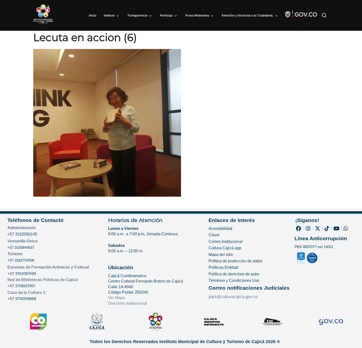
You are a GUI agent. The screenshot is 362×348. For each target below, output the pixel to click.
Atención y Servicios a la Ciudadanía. (248, 15)
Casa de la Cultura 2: (27, 292)
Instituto (109, 15)
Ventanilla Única (22, 241)
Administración (21, 228)
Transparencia (137, 15)
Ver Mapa (116, 298)
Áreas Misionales (197, 15)
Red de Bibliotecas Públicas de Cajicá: (43, 279)
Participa (166, 15)
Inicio (92, 15)
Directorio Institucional (128, 303)
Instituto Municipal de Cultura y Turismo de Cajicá (211, 341)
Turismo (15, 254)
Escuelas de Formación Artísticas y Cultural (48, 267)
